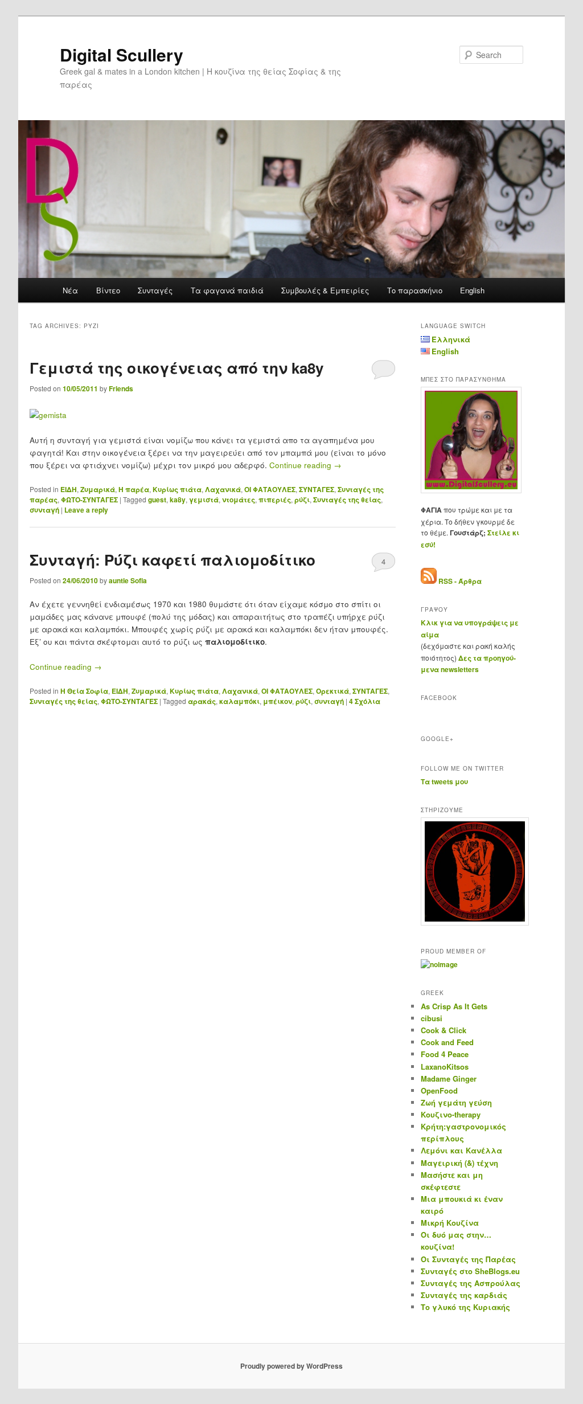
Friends (121, 388)
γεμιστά (204, 499)
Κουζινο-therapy (451, 1114)
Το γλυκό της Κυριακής (465, 1306)
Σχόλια (364, 701)
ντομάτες (238, 499)
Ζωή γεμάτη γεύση (456, 1102)
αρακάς (202, 701)
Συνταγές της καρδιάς (464, 1295)
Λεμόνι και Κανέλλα (461, 1150)
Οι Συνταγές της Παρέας (468, 1259)
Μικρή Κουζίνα (450, 1222)
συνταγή (44, 510)
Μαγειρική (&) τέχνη (459, 1162)
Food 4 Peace (445, 1054)
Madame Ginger (449, 1078)
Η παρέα (133, 489)
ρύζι (302, 499)
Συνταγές (155, 290)
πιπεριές (274, 499)
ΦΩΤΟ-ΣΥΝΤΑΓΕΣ (89, 499)
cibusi (431, 1018)
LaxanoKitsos (445, 1066)
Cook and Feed (447, 1042)
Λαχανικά (223, 489)
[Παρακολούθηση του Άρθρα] (429, 581)
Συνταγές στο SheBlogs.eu (470, 1271)
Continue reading (305, 465)
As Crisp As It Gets (454, 1006)
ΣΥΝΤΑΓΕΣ (316, 489)
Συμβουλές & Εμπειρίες (325, 290)
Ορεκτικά (332, 691)
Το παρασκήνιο (414, 290)
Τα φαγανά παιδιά (227, 290)
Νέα (70, 290)
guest (157, 499)
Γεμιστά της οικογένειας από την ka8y (176, 367)
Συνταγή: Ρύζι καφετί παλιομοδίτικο (172, 559)
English (472, 290)
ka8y (178, 499)
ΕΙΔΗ (68, 489)
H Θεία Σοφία (84, 691)
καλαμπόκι (239, 701)
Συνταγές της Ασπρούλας (470, 1283)
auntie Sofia (128, 580)
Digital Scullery (121, 54)
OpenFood (439, 1090)
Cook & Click (443, 1030)
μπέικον (277, 701)
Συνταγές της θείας (347, 499)
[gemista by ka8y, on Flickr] (48, 415)
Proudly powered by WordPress (291, 1366)
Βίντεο (108, 290)
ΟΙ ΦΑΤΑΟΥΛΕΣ (269, 489)
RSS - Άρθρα (460, 581)
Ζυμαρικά (97, 489)
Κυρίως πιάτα (177, 489)
